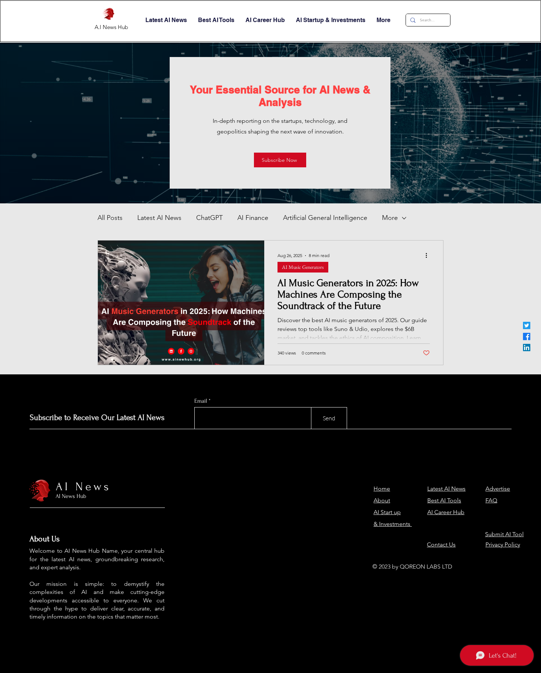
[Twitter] (526, 325)
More (390, 218)
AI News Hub (71, 496)
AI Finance (252, 218)
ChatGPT (209, 218)
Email (200, 401)
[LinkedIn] (526, 347)
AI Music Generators (303, 267)
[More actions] (428, 255)
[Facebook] (526, 336)
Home (382, 488)
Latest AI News (159, 218)
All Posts (110, 218)
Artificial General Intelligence (325, 218)
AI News (83, 486)
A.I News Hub (111, 27)
